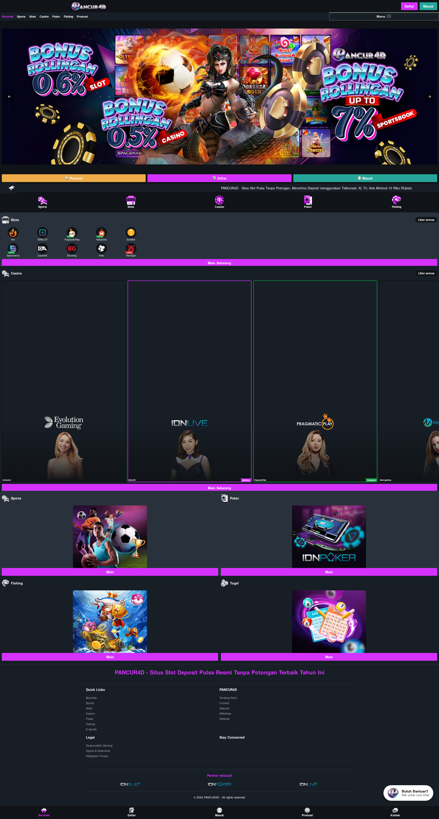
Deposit (224, 708)
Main (110, 572)
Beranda (7, 16)
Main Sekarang (219, 263)
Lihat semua (426, 220)
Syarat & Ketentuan (98, 751)
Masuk (428, 6)
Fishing (68, 16)
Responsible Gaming (99, 745)
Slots (32, 16)
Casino (44, 16)
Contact (224, 703)
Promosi (82, 16)
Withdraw (225, 713)
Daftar (409, 6)
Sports (21, 16)
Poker (56, 16)
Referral (225, 719)
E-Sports (91, 729)
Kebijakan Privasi (97, 756)
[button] (9, 96)
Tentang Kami (228, 698)
